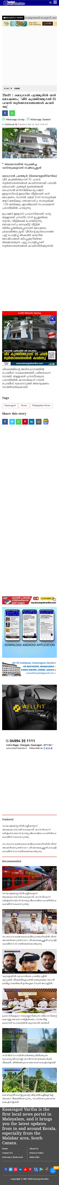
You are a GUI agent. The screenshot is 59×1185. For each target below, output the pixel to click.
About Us (34, 1149)
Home (6, 89)
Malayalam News (41, 405)
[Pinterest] (30, 1170)
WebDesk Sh (11, 124)
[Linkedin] (21, 1170)
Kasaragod (10, 405)
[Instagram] (16, 1170)
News (24, 405)
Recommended (11, 861)
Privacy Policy (37, 1153)
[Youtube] (25, 1170)
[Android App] (41, 1169)
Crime (17, 89)
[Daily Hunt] (47, 1169)
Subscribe (35, 1157)
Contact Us (7, 1153)
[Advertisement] (29, 56)
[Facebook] (6, 1170)
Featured (7, 819)
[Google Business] (35, 1169)
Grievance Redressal (12, 1157)
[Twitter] (11, 1170)
